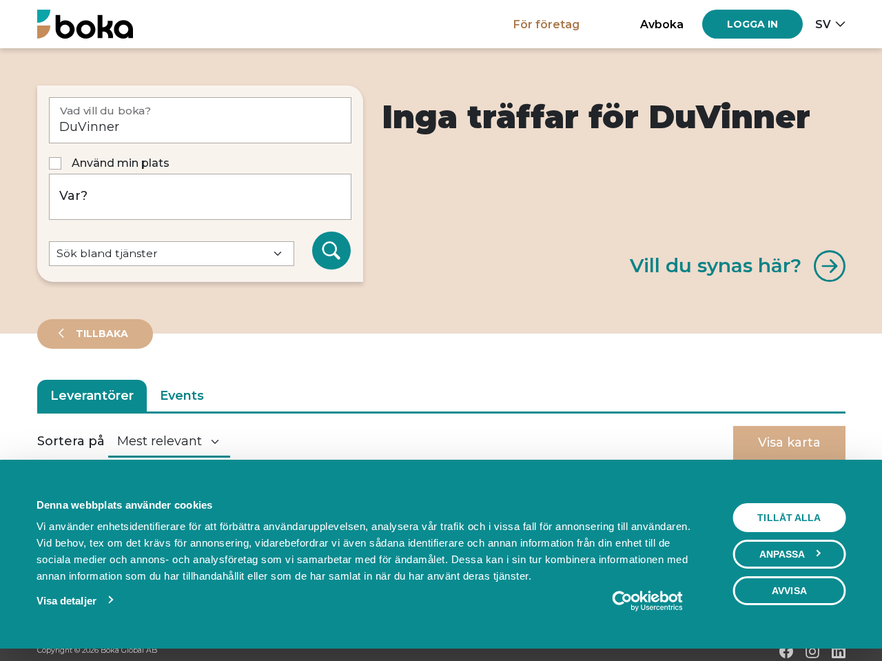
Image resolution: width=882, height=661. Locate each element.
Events (182, 395)
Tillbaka (100, 333)
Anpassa (782, 554)
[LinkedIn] (838, 651)
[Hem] (85, 24)
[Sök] (331, 251)
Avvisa (789, 590)
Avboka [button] (662, 24)
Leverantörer (92, 395)
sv (823, 24)
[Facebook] (786, 651)
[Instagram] (812, 651)
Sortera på (71, 441)
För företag (546, 24)
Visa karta (789, 442)
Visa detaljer (66, 601)
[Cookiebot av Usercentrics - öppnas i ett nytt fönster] (647, 601)
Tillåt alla (789, 517)
